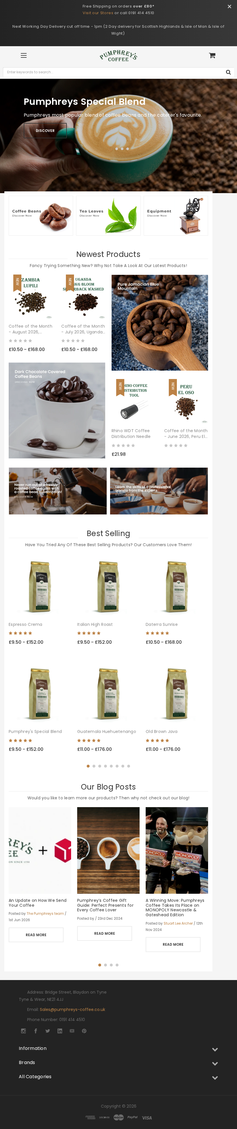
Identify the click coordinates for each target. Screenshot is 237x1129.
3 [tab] (122, 149)
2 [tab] (116, 149)
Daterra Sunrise (162, 624)
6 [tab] (117, 766)
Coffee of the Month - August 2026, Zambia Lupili (30, 329)
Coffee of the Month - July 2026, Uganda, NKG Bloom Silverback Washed (83, 329)
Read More (36, 934)
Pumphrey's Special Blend (35, 731)
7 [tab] (122, 766)
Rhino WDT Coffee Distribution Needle (131, 433)
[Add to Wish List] (48, 310)
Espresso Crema (25, 624)
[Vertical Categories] (24, 55)
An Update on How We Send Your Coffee (37, 902)
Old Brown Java (162, 731)
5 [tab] (111, 766)
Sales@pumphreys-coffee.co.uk (72, 1009)
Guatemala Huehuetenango (106, 731)
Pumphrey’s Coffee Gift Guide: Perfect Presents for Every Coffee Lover (105, 905)
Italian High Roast (95, 624)
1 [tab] (110, 149)
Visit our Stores (98, 13)
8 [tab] (128, 766)
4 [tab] (127, 149)
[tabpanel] (118, 136)
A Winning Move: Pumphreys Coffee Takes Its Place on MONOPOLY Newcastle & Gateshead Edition (175, 907)
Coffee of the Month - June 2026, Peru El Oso (186, 433)
